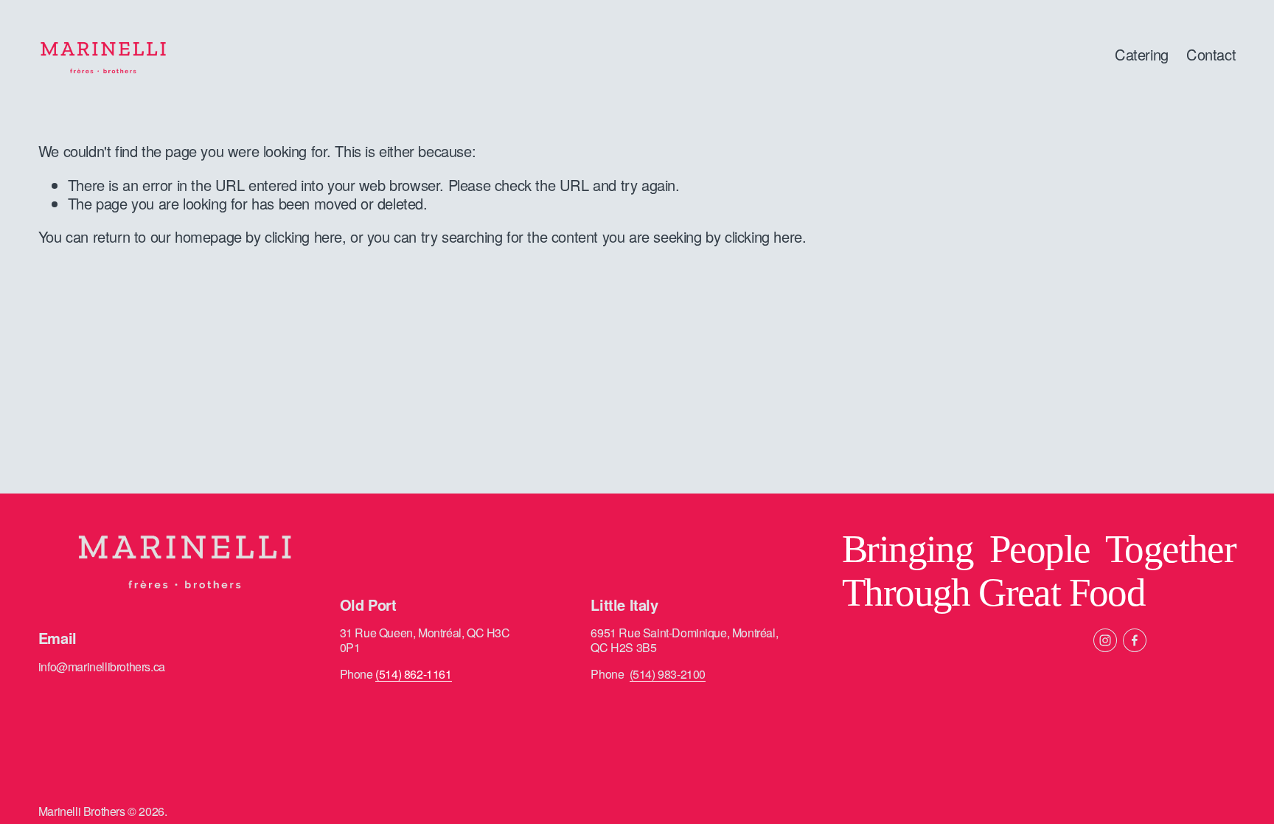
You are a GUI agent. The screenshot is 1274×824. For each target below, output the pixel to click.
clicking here (303, 236)
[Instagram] (1105, 640)
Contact (1211, 54)
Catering (1142, 54)
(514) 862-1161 (413, 674)
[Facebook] (1134, 640)
